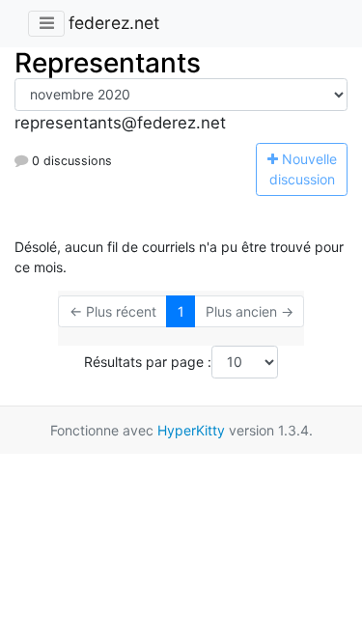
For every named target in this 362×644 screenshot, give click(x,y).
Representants (107, 62)
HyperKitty (191, 430)
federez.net (114, 23)
